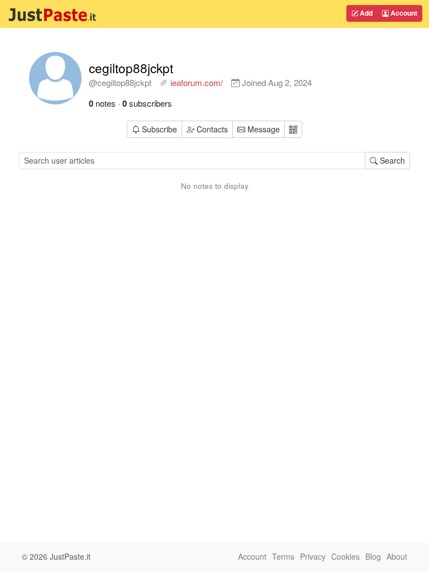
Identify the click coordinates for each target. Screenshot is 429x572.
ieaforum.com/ (196, 82)
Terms (283, 556)
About (397, 556)
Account (403, 13)
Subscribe (159, 129)
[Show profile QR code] (293, 129)
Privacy (313, 556)
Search (391, 160)
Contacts (212, 129)
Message (262, 129)
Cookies (345, 556)
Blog (373, 556)
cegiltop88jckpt (131, 68)
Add (365, 13)
